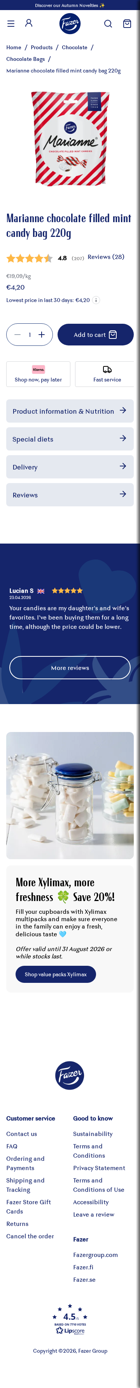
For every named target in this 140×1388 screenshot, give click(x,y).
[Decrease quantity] (17, 334)
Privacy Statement (99, 1167)
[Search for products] (108, 24)
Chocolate (75, 47)
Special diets (32, 439)
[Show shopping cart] (126, 23)
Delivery (24, 467)
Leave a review (93, 1214)
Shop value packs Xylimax (56, 974)
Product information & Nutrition (63, 411)
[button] (96, 300)
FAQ (12, 1146)
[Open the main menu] (11, 23)
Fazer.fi (83, 1267)
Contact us (21, 1133)
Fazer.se (84, 1279)
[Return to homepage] (70, 23)
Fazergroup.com (95, 1254)
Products (41, 47)
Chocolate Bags (25, 58)
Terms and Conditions (89, 1150)
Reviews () (106, 256)
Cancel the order (30, 1236)
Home (13, 47)
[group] (29, 334)
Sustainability (92, 1133)
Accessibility (90, 1201)
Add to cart (90, 334)
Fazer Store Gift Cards (28, 1206)
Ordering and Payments (25, 1163)
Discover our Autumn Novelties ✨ (70, 5)
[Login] (29, 23)
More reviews (70, 667)
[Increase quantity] (41, 334)
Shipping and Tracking (25, 1184)
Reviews (25, 494)
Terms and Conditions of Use (98, 1184)
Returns (17, 1223)
